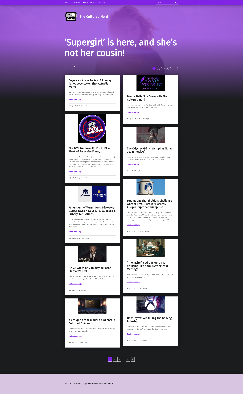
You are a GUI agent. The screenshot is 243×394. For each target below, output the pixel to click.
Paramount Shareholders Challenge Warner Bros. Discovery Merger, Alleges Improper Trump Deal (149, 214)
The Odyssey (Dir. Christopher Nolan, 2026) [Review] (150, 160)
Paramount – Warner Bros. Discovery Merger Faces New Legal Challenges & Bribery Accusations (92, 221)
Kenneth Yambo (85, 188)
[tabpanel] (121, 56)
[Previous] (67, 77)
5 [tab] (171, 79)
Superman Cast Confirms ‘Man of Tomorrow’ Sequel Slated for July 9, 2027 (117, 53)
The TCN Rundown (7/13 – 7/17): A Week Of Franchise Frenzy (89, 160)
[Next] (74, 77)
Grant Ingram (87, 116)
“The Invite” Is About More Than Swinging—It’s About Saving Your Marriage (147, 276)
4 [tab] (167, 79)
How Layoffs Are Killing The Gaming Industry (149, 330)
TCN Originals (77, 3)
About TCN (93, 3)
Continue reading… (75, 110)
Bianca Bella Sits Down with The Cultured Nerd (147, 108)
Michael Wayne (145, 129)
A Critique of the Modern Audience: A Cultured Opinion (92, 332)
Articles (67, 3)
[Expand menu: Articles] (70, 2)
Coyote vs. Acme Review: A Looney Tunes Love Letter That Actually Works (90, 94)
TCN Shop (102, 3)
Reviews (85, 3)
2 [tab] (158, 79)
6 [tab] (176, 79)
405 (128, 370)
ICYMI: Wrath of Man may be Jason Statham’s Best (90, 280)
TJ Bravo (83, 301)
